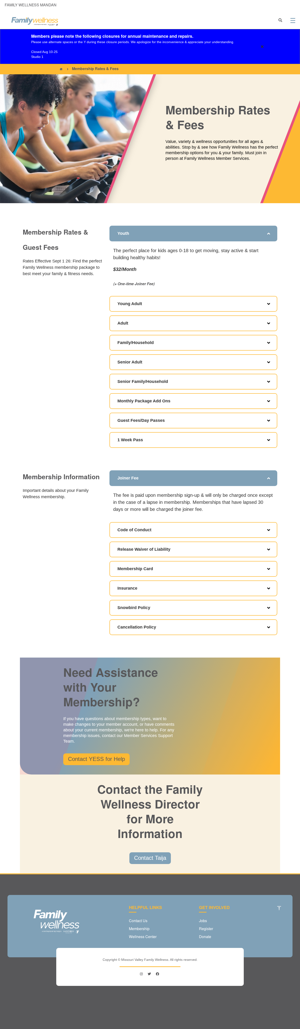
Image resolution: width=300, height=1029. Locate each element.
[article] (150, 46)
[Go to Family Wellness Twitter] (149, 974)
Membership (139, 929)
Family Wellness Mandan (30, 5)
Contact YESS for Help (96, 759)
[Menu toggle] (292, 20)
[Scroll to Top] (279, 908)
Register (206, 929)
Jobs (203, 921)
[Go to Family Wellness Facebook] (157, 974)
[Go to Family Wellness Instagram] (142, 974)
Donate (205, 937)
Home (61, 69)
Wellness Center (143, 937)
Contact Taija (150, 858)
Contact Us (138, 921)
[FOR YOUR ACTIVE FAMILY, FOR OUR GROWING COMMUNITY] (34, 21)
